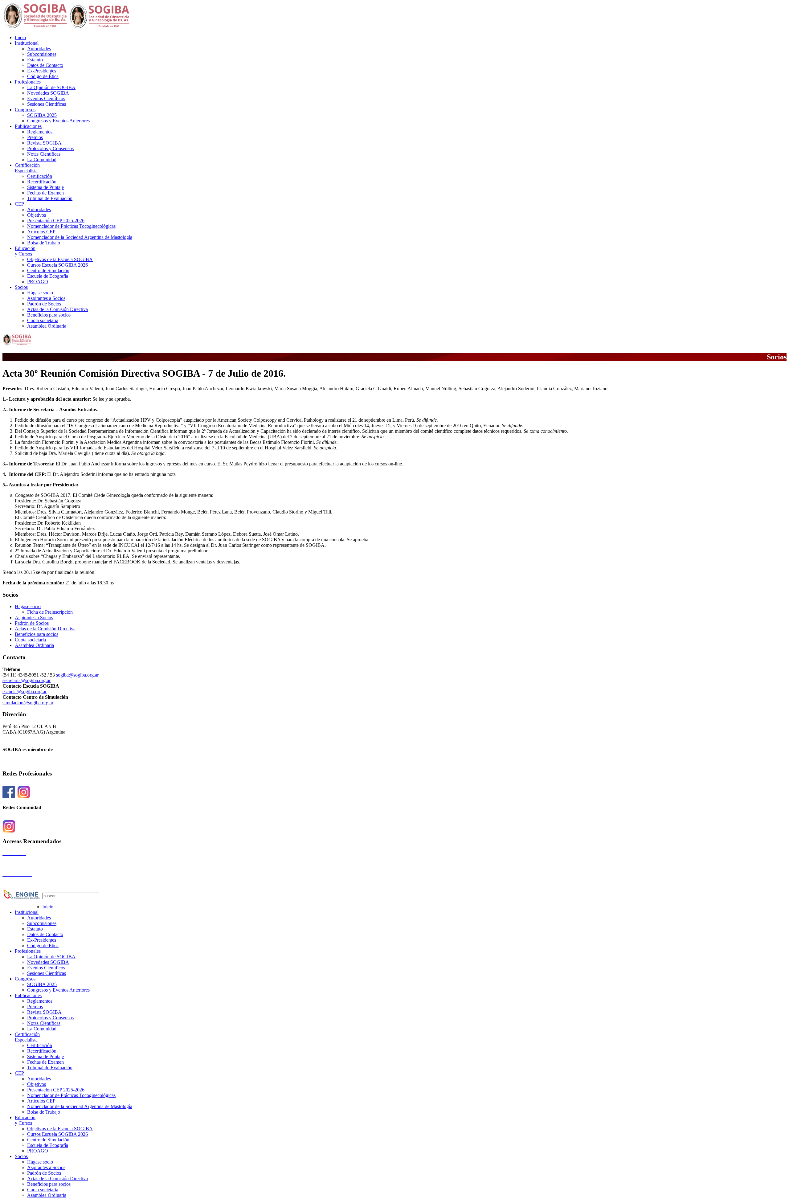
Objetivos (36, 215)
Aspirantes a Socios (46, 298)
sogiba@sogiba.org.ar (77, 674)
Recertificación (41, 181)
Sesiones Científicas (46, 104)
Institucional (27, 43)
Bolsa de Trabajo (43, 242)
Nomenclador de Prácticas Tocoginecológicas (71, 226)
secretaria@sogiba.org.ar (26, 680)
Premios (35, 137)
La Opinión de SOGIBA (51, 87)
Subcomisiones (41, 54)
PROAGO (37, 281)
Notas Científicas (43, 154)
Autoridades (39, 48)
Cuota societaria (42, 320)
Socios (21, 287)
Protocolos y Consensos (50, 148)
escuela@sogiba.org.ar (24, 691)
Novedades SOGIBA (48, 93)
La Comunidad (41, 159)
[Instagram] (23, 795)
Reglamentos (39, 131)
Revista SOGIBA (44, 142)
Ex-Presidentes (41, 70)
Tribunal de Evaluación (49, 198)
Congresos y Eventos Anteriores (58, 120)
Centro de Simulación (48, 270)
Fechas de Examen (45, 192)
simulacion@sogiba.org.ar (27, 702)
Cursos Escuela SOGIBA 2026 (57, 265)
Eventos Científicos (46, 98)
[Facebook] (8, 795)
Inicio (20, 37)
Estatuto (35, 59)
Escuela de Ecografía (47, 276)
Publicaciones (28, 126)
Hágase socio (40, 292)
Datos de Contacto (45, 65)
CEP (19, 204)
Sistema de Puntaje (45, 187)
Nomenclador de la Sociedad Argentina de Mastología (79, 237)
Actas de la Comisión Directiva (57, 309)
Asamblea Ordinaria (46, 326)
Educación (25, 251)
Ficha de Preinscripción (50, 612)
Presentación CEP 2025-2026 (55, 220)
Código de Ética (43, 76)
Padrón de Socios (44, 303)
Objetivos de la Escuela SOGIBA (60, 259)
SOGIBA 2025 (42, 115)
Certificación (27, 167)
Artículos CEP (41, 231)
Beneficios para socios (49, 314)
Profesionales (28, 81)
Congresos (25, 109)
